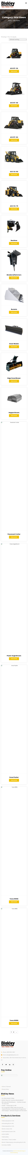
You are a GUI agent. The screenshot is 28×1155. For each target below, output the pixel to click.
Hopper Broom (14, 413)
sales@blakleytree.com (12, 1055)
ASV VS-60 (14, 172)
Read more (14, 71)
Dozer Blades (14, 344)
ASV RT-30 (14, 68)
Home (10, 20)
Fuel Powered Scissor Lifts (8, 1131)
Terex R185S (14, 1020)
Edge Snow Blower (14, 378)
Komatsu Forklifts (6, 1145)
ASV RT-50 (14, 103)
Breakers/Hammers (14, 275)
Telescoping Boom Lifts (8, 1121)
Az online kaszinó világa (8, 1098)
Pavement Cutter (14, 534)
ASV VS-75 (14, 206)
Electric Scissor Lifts (7, 1129)
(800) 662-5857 (11, 1052)
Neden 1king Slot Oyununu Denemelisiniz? (12, 1100)
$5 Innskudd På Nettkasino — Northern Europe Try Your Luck (14, 1102)
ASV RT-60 (14, 137)
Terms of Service (6, 1086)
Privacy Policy (5, 1089)
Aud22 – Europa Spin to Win (9, 1105)
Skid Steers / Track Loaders (9, 1139)
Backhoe (14, 240)
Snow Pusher (14, 777)
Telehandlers (5, 1137)
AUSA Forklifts (5, 1134)
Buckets (14, 309)
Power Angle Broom (14, 656)
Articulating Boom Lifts (8, 1123)
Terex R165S (14, 899)
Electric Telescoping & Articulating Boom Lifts (13, 1142)
